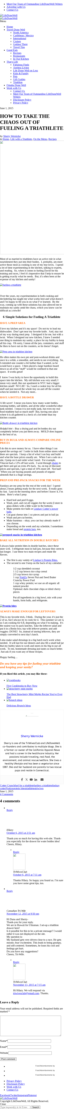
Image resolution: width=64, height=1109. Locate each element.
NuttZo (23, 577)
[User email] (42, 779)
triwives (39, 788)
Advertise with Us (16, 7)
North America (21, 32)
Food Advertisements (43, 1066)
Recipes (17, 53)
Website (4, 1053)
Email (3, 1047)
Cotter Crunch (7, 785)
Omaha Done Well (16, 85)
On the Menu (40, 139)
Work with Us (14, 88)
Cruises (17, 41)
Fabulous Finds (21, 64)
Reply (10, 810)
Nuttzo (9, 788)
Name (4, 1041)
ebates (55, 463)
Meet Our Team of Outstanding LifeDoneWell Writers (35, 4)
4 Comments (6, 794)
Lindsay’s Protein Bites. (45, 560)
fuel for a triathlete (24, 785)
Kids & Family (21, 73)
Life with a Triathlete (21, 139)
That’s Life (12, 61)
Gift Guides (19, 79)
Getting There (20, 44)
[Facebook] (22, 779)
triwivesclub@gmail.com (26, 993)
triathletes (30, 788)
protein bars (30, 529)
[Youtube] (31, 779)
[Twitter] (26, 779)
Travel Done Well (16, 29)
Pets (15, 76)
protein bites (19, 788)
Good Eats (12, 50)
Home (10, 26)
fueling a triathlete (43, 785)
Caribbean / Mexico (23, 35)
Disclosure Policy (22, 99)
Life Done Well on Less (25, 70)
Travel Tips (19, 47)
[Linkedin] (35, 779)
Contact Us (12, 9)
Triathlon (17, 82)
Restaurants (19, 56)
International (19, 38)
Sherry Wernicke (12, 136)
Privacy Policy (20, 102)
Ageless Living (21, 67)
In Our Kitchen (21, 58)
